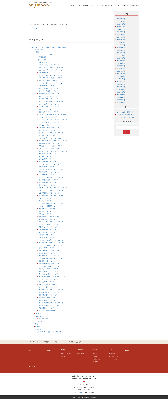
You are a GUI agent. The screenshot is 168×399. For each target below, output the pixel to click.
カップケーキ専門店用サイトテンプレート (52, 245)
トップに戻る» (33, 28)
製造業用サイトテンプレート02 (48, 99)
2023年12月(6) (121, 53)
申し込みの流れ (96, 359)
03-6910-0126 (79, 392)
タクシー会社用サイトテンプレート (50, 287)
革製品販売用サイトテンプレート (49, 256)
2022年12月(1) (121, 79)
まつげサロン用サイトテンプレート (50, 154)
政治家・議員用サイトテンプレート (50, 93)
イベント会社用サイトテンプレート (50, 232)
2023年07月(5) (121, 63)
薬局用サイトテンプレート (47, 237)
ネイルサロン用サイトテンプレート (50, 88)
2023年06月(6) (121, 66)
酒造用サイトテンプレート (47, 201)
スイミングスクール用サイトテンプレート (52, 164)
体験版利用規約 (80, 353)
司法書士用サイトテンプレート (48, 175)
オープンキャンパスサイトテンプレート (51, 133)
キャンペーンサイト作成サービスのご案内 (48, 332)
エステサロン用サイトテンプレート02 (50, 70)
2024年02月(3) (121, 50)
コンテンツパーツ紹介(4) (124, 114)
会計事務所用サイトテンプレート (49, 172)
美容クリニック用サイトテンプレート (50, 269)
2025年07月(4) (121, 19)
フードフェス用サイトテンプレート (50, 148)
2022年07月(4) (121, 89)
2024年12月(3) (121, 27)
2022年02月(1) (121, 100)
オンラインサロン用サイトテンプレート (51, 222)
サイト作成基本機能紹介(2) (125, 112)
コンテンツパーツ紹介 (45, 54)
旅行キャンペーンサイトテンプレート (50, 112)
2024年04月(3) (121, 45)
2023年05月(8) (121, 68)
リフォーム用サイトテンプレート (49, 104)
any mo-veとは (75, 6)
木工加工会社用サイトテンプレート (50, 295)
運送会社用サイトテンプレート (48, 159)
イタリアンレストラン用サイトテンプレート (52, 209)
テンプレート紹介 (97, 6)
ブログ (117, 6)
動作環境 (38, 329)
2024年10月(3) (121, 29)
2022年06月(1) (121, 92)
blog (36, 324)
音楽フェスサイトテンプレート (48, 130)
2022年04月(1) (121, 97)
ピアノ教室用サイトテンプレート (49, 193)
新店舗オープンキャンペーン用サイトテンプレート (54, 151)
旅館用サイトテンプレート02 (48, 96)
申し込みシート (96, 361)
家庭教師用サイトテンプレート (48, 161)
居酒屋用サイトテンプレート (47, 211)
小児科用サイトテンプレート (47, 156)
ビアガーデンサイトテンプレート (49, 122)
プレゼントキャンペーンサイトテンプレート (52, 114)
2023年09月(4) (121, 58)
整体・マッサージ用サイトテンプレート (51, 101)
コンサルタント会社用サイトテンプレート (52, 203)
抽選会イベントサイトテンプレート (50, 127)
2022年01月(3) (121, 102)
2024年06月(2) (121, 40)
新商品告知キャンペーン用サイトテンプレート (53, 141)
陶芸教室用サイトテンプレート (48, 308)
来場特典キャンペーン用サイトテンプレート (52, 143)
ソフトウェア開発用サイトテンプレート (51, 177)
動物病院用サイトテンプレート (48, 86)
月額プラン (95, 353)
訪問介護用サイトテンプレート (48, 185)
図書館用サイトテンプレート (47, 261)
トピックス (38, 321)
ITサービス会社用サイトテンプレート (50, 274)
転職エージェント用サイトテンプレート (51, 190)
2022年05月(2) (121, 95)
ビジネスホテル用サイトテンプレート (50, 266)
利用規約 (38, 327)
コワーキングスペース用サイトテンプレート (52, 78)
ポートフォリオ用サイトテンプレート (50, 91)
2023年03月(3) (121, 74)
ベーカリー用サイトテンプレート (49, 107)
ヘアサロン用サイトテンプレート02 (50, 138)
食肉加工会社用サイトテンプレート (50, 250)
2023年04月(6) (121, 71)
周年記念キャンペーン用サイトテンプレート (52, 146)
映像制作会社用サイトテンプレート (50, 305)
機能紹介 (86, 6)
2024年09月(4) (121, 32)
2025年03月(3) (121, 24)
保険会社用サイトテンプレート (48, 271)
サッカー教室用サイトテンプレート (50, 279)
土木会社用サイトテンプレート (48, 282)
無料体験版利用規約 (45, 62)
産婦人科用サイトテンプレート (48, 248)
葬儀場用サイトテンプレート (47, 235)
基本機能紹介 (112, 353)
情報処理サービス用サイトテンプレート (51, 195)
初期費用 (95, 356)
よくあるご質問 (43, 318)
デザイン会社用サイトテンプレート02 (50, 83)
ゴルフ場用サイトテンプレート (48, 229)
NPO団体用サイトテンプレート (48, 219)
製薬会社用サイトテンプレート (48, 300)
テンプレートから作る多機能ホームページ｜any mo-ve (49, 47)
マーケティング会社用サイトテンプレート (52, 169)
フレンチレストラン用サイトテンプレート (52, 258)
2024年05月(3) (121, 42)
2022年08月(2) (121, 87)
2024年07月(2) (121, 37)
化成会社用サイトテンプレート (48, 253)
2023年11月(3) (121, 55)
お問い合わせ (134, 6)
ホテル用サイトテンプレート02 (48, 80)
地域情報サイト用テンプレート (48, 224)
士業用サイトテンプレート (47, 109)
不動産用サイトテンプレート (47, 73)
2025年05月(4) (121, 21)
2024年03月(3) (121, 47)
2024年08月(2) (121, 34)
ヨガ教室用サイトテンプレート (48, 182)
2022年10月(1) (121, 81)
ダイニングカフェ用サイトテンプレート (51, 67)
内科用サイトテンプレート (47, 198)
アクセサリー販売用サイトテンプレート (51, 240)
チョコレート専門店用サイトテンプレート (52, 206)
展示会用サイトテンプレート (47, 297)
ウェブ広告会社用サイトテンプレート (50, 180)
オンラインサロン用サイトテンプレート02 (52, 243)
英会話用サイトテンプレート (47, 135)
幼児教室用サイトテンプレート (48, 167)
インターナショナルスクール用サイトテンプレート (54, 277)
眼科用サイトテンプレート (47, 284)
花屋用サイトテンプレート (47, 214)
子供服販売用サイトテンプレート (49, 292)
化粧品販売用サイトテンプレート (49, 216)
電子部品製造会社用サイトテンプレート (51, 303)
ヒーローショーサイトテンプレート (50, 117)
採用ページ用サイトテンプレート (49, 65)
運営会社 (125, 6)
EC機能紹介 (42, 57)
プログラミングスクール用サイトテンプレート (53, 188)
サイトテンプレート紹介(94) (125, 117)
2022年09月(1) (121, 84)
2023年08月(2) (121, 61)
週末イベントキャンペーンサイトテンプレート (53, 120)
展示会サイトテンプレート (47, 125)
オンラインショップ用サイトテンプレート (52, 75)
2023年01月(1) (121, 76)
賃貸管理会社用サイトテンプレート (50, 263)
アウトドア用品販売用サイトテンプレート (52, 311)
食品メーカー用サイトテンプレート (50, 227)
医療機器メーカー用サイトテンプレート (51, 290)
